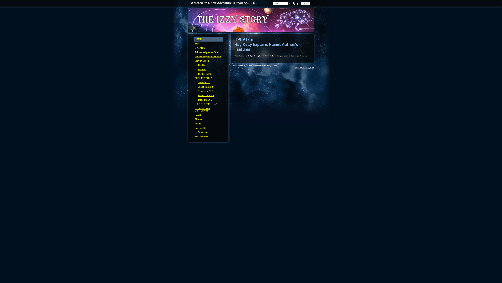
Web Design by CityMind (304, 68)
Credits (198, 115)
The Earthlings (205, 73)
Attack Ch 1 (204, 82)
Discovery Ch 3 (205, 91)
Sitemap (199, 119)
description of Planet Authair (264, 56)
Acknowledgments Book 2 (208, 56)
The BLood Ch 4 (206, 95)
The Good (202, 65)
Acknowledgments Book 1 (208, 52)
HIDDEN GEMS (202, 104)
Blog (197, 43)
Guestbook (203, 132)
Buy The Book (202, 136)
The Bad (202, 69)
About (198, 123)
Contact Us (200, 128)
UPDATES (200, 48)
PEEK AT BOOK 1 (203, 78)
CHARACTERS (202, 60)
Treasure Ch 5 (205, 99)
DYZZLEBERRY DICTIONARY (202, 109)
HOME (198, 39)
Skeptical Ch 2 (205, 86)
